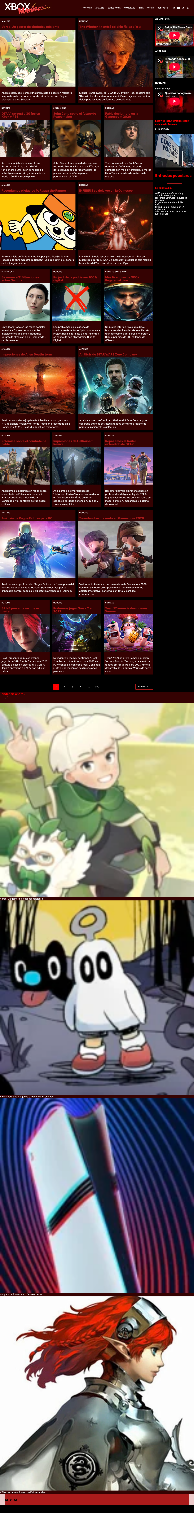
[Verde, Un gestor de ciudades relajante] (37, 58)
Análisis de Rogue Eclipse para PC (27, 518)
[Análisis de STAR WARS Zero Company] (115, 385)
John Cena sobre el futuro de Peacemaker (74, 115)
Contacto (162, 8)
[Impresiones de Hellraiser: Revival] (76, 465)
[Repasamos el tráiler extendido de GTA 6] (128, 465)
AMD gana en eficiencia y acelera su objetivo (169, 194)
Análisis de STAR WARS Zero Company (108, 354)
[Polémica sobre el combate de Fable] (25, 465)
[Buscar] (188, 8)
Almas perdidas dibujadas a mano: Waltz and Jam (27, 1096)
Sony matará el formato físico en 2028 (21, 1294)
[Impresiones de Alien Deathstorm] (37, 385)
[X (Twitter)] (174, 8)
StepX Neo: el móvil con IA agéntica (169, 208)
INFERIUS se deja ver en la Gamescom (107, 190)
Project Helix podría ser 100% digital (75, 278)
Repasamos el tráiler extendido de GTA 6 (120, 442)
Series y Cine (114, 8)
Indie (141, 8)
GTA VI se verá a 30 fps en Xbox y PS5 (21, 115)
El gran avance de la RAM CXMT (169, 203)
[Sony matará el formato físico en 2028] (97, 1195)
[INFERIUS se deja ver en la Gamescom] (115, 222)
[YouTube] (178, 8)
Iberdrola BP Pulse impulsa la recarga (171, 199)
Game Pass (129, 8)
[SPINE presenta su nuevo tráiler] (25, 633)
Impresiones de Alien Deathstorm (27, 354)
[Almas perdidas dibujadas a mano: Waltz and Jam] (97, 997)
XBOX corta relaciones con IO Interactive (22, 1492)
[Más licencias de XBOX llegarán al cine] (128, 302)
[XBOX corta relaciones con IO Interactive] (97, 1393)
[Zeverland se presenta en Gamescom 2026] (115, 549)
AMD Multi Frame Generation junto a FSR (171, 212)
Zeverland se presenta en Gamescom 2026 (111, 518)
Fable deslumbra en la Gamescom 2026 (121, 115)
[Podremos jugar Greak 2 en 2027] (76, 633)
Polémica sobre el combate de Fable (24, 442)
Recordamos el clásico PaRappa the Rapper (34, 190)
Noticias (87, 8)
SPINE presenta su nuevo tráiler (20, 609)
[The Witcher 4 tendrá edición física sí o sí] (115, 58)
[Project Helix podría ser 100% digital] (76, 302)
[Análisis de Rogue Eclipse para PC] (37, 549)
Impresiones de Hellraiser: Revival (73, 442)
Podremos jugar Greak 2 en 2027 (73, 609)
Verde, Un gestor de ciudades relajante (30, 27)
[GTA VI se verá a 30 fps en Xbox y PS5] (25, 138)
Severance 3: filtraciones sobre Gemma (20, 278)
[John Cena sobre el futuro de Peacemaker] (76, 138)
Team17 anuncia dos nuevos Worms (126, 609)
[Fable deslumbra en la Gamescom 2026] (128, 138)
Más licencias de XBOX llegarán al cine (122, 278)
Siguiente (143, 686)
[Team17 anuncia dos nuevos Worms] (128, 633)
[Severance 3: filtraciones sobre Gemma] (25, 302)
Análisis (99, 8)
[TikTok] (183, 8)
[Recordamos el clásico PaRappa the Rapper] (37, 222)
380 (97, 686)
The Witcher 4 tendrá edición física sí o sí (110, 27)
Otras (150, 8)
